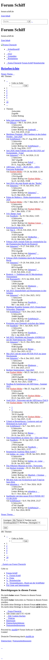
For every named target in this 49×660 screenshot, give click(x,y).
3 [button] (6, 93)
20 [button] (7, 102)
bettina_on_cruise (17, 454)
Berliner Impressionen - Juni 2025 (20, 370)
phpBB (14, 630)
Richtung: (24, 523)
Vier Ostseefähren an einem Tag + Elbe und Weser (27, 438)
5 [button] (6, 97)
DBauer (13, 122)
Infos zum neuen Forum (16, 120)
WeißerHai (32, 237)
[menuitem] (9, 54)
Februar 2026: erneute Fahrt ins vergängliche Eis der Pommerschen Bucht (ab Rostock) (26, 243)
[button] (7, 81)
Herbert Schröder (17, 468)
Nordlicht (14, 216)
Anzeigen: (7, 520)
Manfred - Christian (36, 475)
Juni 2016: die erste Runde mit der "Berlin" (24, 183)
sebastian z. (14, 484)
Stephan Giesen (34, 223)
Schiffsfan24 (15, 139)
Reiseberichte (10, 68)
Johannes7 (14, 155)
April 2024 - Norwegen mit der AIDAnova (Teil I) (27, 400)
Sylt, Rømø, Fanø (13, 214)
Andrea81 (32, 129)
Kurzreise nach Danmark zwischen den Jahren (25, 323)
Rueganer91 (15, 279)
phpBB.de (29, 636)
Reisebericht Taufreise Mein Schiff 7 (21, 452)
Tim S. (12, 230)
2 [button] (6, 90)
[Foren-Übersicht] (9, 45)
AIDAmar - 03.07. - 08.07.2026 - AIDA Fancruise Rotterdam (23, 168)
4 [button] (6, 95)
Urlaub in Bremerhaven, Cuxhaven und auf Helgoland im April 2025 (24, 422)
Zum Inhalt (5, 16)
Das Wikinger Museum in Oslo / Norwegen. (24, 466)
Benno (30, 349)
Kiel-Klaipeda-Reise (14, 228)
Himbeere (32, 286)
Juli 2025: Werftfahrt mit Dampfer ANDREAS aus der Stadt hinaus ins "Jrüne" (25, 338)
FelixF (30, 162)
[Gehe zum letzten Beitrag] (37, 129)
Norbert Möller (16, 172)
